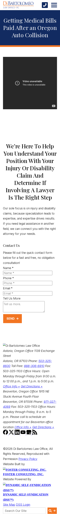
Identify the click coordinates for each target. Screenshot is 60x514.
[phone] (45, 5)
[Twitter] (12, 433)
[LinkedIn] (17, 433)
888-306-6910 (34, 366)
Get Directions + (32, 386)
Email (7, 288)
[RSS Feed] (34, 433)
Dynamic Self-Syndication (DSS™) (25, 497)
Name (8, 268)
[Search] (52, 510)
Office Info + (11, 386)
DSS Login (23, 504)
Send (10, 318)
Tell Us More (11, 298)
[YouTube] (23, 433)
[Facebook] (6, 433)
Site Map (9, 504)
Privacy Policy (27, 459)
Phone (8, 278)
